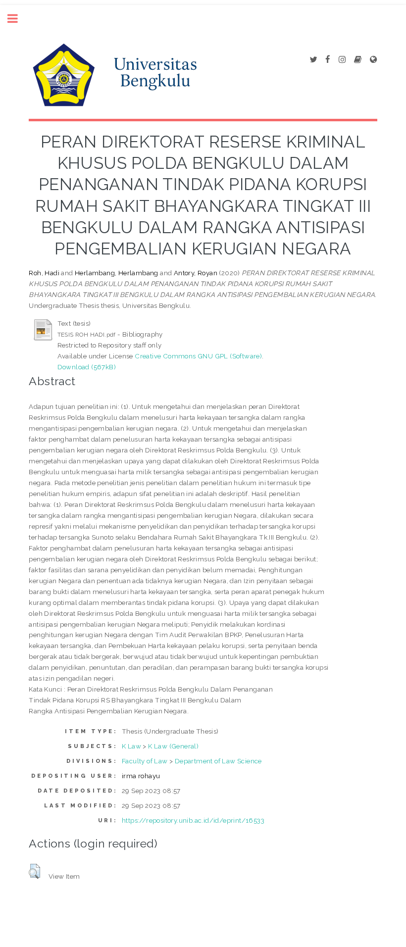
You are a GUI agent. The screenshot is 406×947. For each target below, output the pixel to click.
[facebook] (327, 60)
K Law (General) (173, 746)
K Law (131, 746)
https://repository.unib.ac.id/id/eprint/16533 (193, 820)
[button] (34, 871)
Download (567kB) (86, 367)
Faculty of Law (145, 761)
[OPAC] (357, 60)
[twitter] (313, 60)
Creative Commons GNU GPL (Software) (198, 356)
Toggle (18, 18)
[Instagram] (342, 60)
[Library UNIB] (373, 60)
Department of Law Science (218, 761)
